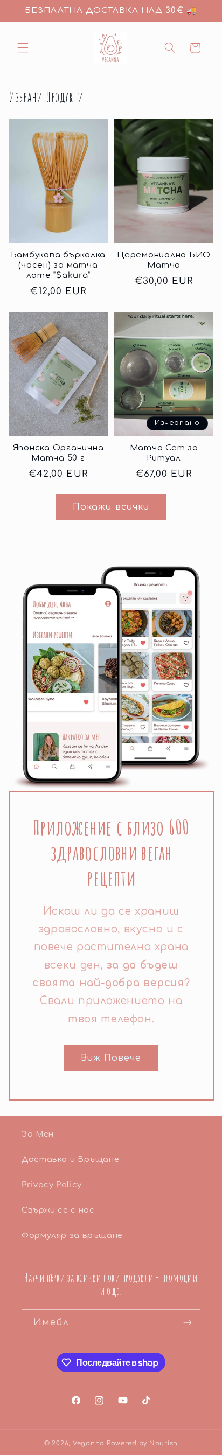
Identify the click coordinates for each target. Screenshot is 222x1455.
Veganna (89, 1443)
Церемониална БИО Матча (164, 260)
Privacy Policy (52, 1184)
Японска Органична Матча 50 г (58, 453)
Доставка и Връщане (70, 1159)
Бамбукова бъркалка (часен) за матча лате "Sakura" (58, 265)
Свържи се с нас (58, 1210)
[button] (22, 48)
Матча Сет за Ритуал (164, 453)
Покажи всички (111, 507)
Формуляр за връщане (72, 1235)
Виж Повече (111, 1058)
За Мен (38, 1134)
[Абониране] (187, 1322)
